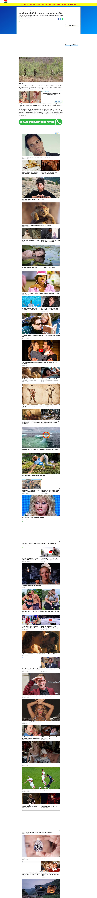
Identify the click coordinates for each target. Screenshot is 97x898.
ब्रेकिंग (25, 4)
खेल (46, 4)
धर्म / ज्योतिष (38, 4)
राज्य (34, 4)
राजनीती (50, 4)
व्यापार (43, 4)
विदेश (31, 4)
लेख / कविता (64, 4)
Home (20, 10)
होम (21, 4)
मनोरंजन (54, 4)
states (24, 10)
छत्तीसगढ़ (29, 10)
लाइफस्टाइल (58, 4)
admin (21, 18)
